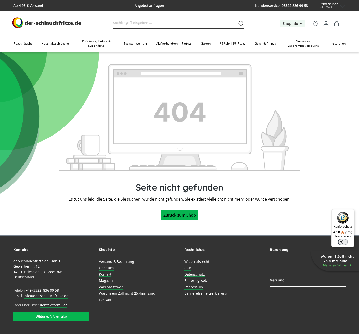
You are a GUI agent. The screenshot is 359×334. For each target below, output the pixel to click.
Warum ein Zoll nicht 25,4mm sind (127, 293)
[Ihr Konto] (326, 22)
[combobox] (174, 22)
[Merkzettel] (315, 22)
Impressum (193, 287)
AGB (187, 267)
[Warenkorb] (336, 22)
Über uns (106, 267)
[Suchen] (240, 22)
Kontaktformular (53, 305)
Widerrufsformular (51, 316)
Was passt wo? (111, 287)
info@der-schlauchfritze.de (46, 295)
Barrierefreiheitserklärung (205, 293)
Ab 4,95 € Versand (28, 5)
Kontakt (105, 274)
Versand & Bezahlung (116, 261)
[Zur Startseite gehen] (47, 23)
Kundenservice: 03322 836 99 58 (281, 5)
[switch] (343, 242)
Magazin (106, 280)
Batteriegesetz (196, 280)
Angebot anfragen (149, 5)
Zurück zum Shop (179, 215)
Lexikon (105, 299)
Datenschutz (194, 274)
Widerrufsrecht (196, 261)
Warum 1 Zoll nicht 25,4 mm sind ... (337, 260)
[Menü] (351, 212)
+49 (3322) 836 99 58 (42, 290)
